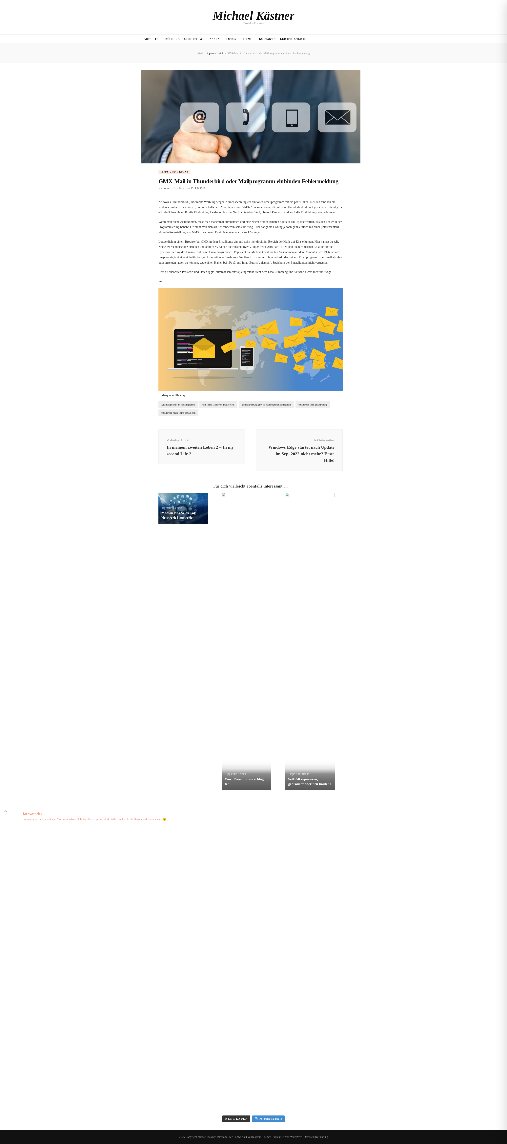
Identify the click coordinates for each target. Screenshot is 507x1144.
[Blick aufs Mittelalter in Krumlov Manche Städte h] (316, 1077)
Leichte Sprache (294, 38)
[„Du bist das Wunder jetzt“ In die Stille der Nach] (65, 1006)
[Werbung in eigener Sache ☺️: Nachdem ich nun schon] (442, 1006)
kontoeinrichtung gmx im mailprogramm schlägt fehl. (266, 404)
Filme (247, 38)
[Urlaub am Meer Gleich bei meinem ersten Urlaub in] (65, 863)
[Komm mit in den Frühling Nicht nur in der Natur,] (442, 863)
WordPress (296, 1136)
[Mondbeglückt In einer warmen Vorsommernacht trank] (191, 863)
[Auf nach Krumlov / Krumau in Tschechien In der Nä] (442, 1077)
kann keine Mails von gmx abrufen (218, 404)
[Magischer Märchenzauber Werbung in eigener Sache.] (191, 1006)
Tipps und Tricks (174, 171)
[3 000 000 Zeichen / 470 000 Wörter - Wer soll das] (65, 934)
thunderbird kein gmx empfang (312, 404)
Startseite (150, 38)
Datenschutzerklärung (316, 1136)
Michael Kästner (253, 15)
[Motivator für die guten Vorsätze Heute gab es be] (442, 934)
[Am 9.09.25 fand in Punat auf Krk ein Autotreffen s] (65, 1077)
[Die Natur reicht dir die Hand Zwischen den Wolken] (316, 863)
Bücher (171, 38)
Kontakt (266, 38)
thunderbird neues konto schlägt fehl (178, 412)
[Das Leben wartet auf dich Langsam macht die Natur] (316, 934)
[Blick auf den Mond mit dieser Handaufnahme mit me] (316, 1006)
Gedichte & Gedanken (202, 38)
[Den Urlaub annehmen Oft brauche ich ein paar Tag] (191, 1077)
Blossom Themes (261, 1136)
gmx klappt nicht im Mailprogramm (178, 404)
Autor (166, 188)
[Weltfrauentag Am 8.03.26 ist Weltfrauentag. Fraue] (191, 934)
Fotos (231, 38)
